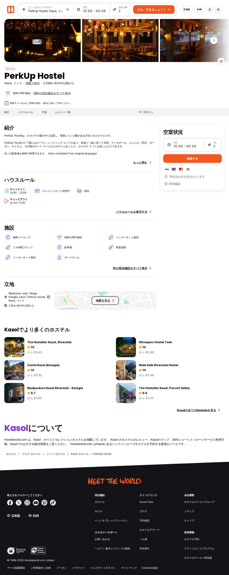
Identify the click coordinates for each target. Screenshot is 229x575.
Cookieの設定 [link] (150, 567)
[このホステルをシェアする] (221, 61)
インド (17, 83)
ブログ (143, 511)
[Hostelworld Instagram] (27, 502)
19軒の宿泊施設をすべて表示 (52, 93)
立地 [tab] (44, 112)
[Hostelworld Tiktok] (53, 502)
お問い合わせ (102, 539)
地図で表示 (33, 83)
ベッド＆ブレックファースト (111, 520)
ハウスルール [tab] (25, 112)
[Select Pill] (209, 9)
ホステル (10, 68)
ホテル (98, 511)
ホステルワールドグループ (199, 501)
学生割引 (145, 548)
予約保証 (145, 520)
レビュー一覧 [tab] (62, 112)
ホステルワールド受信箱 (198, 557)
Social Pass (146, 501)
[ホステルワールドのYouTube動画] (36, 502)
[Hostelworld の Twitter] (18, 502)
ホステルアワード (150, 529)
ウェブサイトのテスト (103, 567)
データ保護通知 (16, 567)
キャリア (189, 520)
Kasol (8, 83)
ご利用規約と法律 (41, 567)
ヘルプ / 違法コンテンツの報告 (112, 548)
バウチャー (78, 567)
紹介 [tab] (6, 112)
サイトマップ (129, 567)
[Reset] (67, 9)
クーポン (62, 567)
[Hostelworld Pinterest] (44, 502)
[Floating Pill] (213, 40)
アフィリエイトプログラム (199, 548)
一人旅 (143, 539)
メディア (189, 511)
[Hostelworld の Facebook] (10, 502)
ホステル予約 (191, 539)
